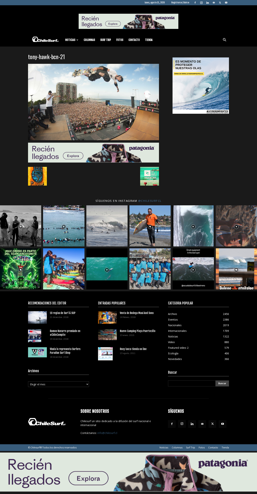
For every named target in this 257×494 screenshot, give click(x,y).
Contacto (134, 39)
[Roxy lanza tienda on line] (105, 353)
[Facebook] (195, 2)
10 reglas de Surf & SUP (62, 313)
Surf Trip (105, 39)
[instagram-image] (20, 225)
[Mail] (214, 2)
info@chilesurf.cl (107, 433)
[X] (220, 2)
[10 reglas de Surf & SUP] (37, 317)
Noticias (70, 39)
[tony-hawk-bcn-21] (93, 139)
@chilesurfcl (150, 201)
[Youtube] (226, 2)
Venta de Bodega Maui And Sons (137, 313)
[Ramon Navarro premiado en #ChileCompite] (34, 335)
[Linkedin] (207, 2)
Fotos (119, 39)
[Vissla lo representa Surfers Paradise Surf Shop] (37, 352)
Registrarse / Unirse (180, 2)
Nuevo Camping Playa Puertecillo (137, 331)
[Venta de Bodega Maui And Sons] (107, 317)
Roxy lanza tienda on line (133, 349)
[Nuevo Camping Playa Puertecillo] (107, 334)
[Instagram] (201, 2)
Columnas (89, 39)
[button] (224, 40)
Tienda (149, 39)
